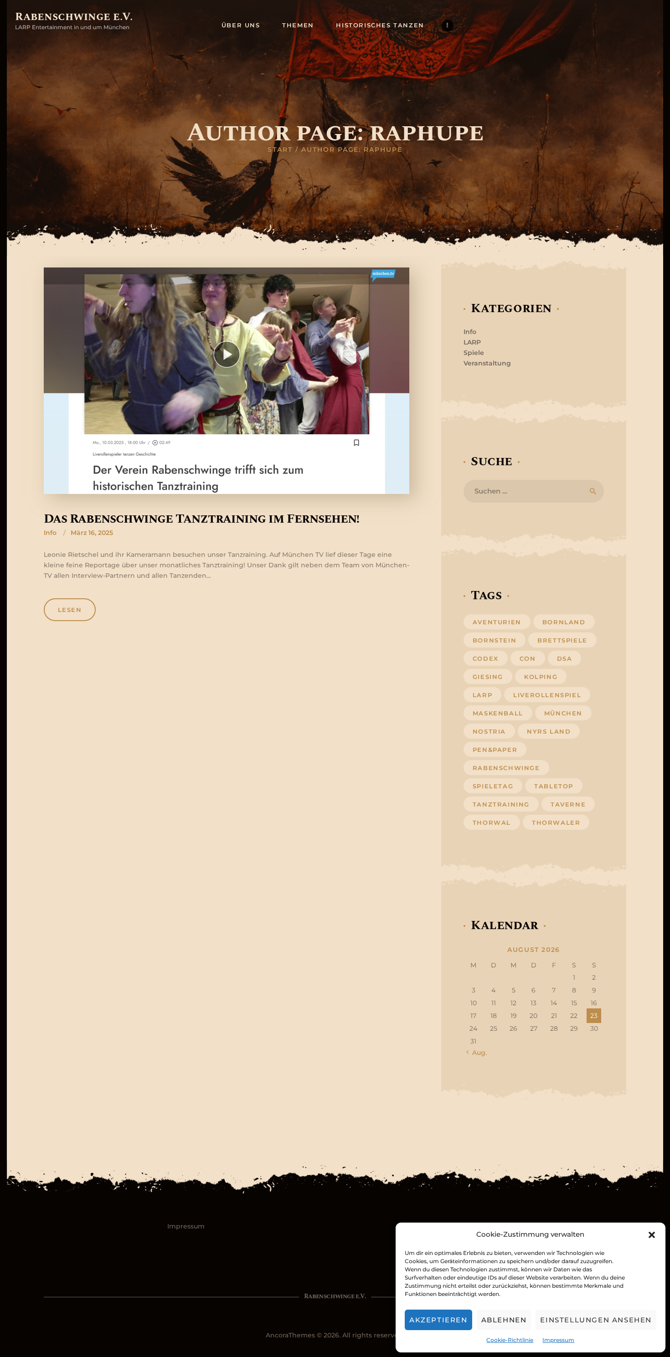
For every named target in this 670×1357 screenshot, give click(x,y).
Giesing (488, 676)
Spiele (474, 353)
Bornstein (494, 640)
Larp (482, 695)
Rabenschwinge (506, 767)
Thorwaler (556, 822)
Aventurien (497, 622)
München (563, 713)
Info (50, 533)
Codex (486, 658)
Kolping (540, 676)
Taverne (568, 804)
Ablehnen (504, 1320)
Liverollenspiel (547, 695)
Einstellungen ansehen (596, 1320)
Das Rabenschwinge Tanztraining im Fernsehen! (201, 519)
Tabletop (553, 786)
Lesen (70, 609)
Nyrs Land (549, 731)
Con (528, 658)
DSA (564, 658)
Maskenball (498, 713)
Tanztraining (501, 804)
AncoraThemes (290, 1335)
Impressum (558, 1339)
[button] (651, 1234)
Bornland (564, 622)
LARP (472, 342)
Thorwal (492, 822)
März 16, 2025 (92, 533)
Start (280, 149)
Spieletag (493, 786)
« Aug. (477, 1053)
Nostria (489, 731)
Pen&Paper (495, 749)
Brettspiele (562, 640)
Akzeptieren (438, 1320)
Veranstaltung (487, 363)
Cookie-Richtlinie (509, 1339)
